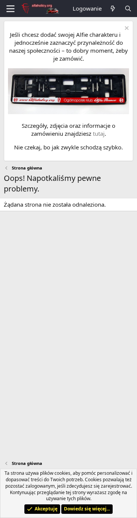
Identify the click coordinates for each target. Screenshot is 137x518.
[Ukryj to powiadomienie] (126, 29)
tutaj (99, 133)
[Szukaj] (128, 9)
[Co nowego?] (112, 9)
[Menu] (10, 8)
